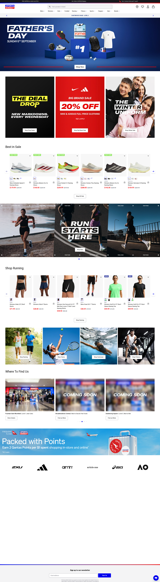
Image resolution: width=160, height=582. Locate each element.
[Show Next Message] (153, 16)
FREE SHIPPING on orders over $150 (30, 1)
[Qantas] (80, 441)
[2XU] (17, 467)
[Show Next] (153, 171)
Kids (58, 11)
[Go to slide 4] (82, 421)
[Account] (148, 7)
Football (67, 11)
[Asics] (118, 467)
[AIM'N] (67, 467)
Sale (108, 11)
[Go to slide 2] (81, 259)
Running (74, 11)
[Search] (50, 7)
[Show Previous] (7, 171)
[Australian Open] (143, 467)
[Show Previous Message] (7, 16)
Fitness (83, 11)
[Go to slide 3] (80, 421)
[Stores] (137, 7)
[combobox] (80, 7)
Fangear (100, 11)
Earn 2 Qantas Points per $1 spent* (130, 1)
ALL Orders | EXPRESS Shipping (79, 1)
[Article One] (92, 467)
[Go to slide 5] (84, 421)
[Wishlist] (143, 7)
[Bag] (153, 7)
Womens (50, 11)
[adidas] (42, 467)
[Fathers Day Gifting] (80, 44)
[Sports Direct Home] (9, 7)
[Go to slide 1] (79, 259)
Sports (92, 11)
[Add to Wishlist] (30, 156)
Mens (42, 11)
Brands (116, 11)
